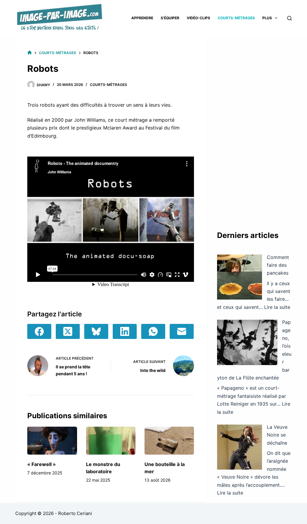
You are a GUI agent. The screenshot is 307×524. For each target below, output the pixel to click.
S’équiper (170, 18)
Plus (267, 18)
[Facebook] (39, 331)
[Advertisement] (254, 128)
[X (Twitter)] (68, 331)
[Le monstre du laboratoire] (111, 441)
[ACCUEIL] (29, 52)
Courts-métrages (236, 18)
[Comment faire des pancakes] (239, 277)
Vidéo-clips (198, 18)
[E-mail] (182, 331)
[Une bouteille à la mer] (169, 441)
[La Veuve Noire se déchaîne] (239, 447)
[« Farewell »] (52, 441)
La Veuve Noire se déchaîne (277, 435)
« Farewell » (41, 464)
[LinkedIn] (125, 331)
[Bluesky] (96, 331)
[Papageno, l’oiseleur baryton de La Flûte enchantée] (247, 342)
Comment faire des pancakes (278, 265)
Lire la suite (277, 307)
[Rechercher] (289, 18)
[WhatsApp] (153, 331)
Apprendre (142, 18)
